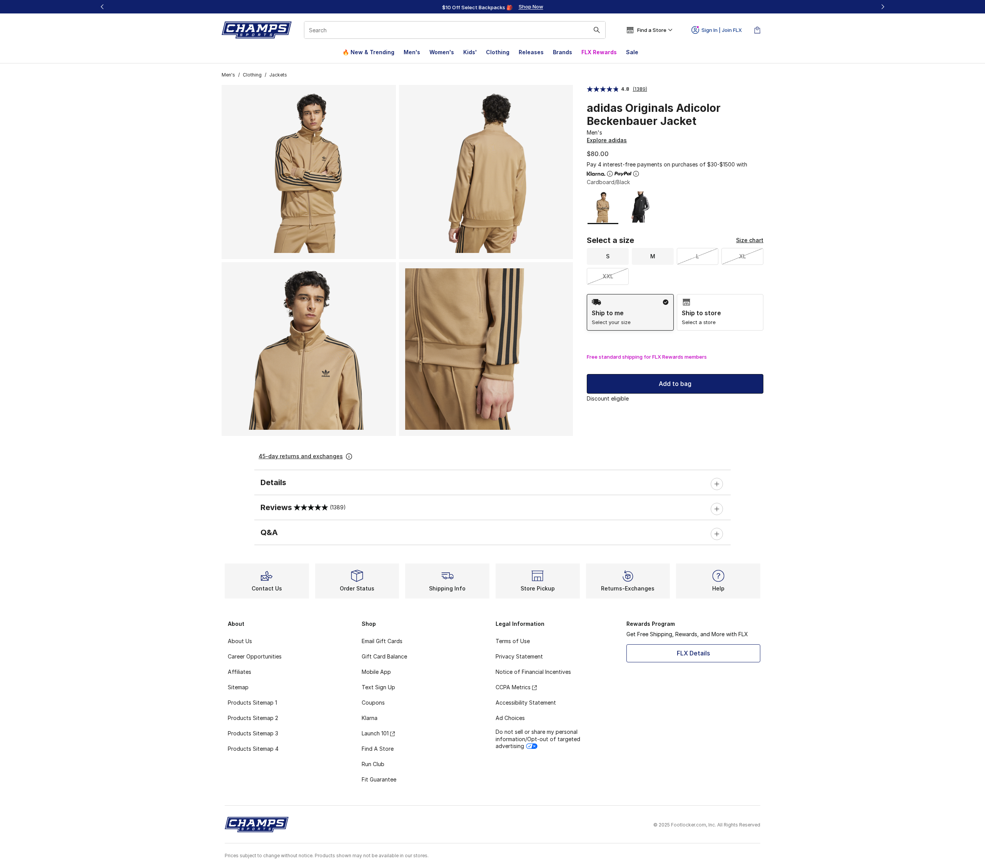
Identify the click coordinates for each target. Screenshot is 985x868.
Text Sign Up (378, 687)
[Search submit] (596, 30)
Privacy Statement (519, 656)
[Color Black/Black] (638, 207)
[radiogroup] (675, 312)
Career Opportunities (255, 656)
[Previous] (102, 6)
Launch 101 (375, 733)
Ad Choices (510, 718)
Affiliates (239, 671)
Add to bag (675, 383)
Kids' (470, 52)
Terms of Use (513, 641)
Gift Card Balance (384, 656)
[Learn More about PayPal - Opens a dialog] (636, 173)
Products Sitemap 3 (253, 733)
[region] (492, 7)
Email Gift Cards (382, 641)
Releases (531, 52)
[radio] (630, 312)
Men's (412, 52)
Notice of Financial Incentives (533, 671)
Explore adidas (607, 140)
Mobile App (376, 671)
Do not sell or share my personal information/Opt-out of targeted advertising (538, 738)
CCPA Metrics (513, 687)
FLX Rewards (599, 52)
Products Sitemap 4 (253, 748)
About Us (240, 641)
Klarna (369, 718)
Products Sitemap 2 (253, 718)
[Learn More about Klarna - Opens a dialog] (609, 173)
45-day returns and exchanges (301, 456)
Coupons (373, 702)
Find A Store (378, 748)
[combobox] (454, 30)
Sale (632, 52)
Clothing (497, 52)
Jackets (278, 75)
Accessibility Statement (526, 702)
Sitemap (238, 687)
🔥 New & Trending (368, 52)
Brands (562, 52)
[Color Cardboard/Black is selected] (603, 207)
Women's (441, 52)
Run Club (373, 764)
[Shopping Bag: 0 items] (757, 30)
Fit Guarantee (379, 779)
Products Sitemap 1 (252, 702)
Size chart (749, 240)
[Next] (882, 6)
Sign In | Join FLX (721, 30)
